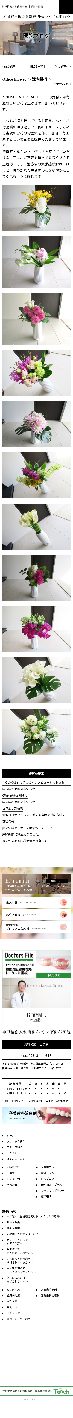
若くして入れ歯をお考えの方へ (17, 1241)
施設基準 (46, 1196)
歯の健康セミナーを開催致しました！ (27, 828)
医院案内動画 (14, 1179)
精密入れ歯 (13, 1228)
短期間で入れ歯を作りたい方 (24, 1234)
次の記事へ (62, 66)
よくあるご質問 (16, 1159)
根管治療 (12, 1301)
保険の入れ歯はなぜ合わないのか (17, 1279)
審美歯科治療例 (50, 1295)
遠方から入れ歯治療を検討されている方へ (20, 1260)
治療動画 (12, 1184)
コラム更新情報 (12, 808)
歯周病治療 (13, 1295)
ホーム (11, 1135)
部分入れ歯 (13, 1222)
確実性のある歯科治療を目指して (24, 840)
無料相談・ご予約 (36, 1044)
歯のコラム (47, 1173)
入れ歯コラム (49, 1167)
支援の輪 (8, 821)
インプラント (14, 1313)
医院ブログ (47, 1179)
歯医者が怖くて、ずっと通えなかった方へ (21, 1270)
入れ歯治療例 (49, 1289)
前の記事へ (11, 66)
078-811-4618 (36, 1056)
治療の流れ (13, 1167)
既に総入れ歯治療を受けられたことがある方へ (34, 1216)
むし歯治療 (13, 1289)
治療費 (11, 1173)
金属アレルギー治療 (18, 1319)
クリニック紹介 (16, 1141)
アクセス (12, 1153)
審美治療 (12, 1307)
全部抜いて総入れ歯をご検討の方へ (21, 1251)
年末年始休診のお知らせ (18, 788)
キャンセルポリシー (53, 1190)
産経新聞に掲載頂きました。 (21, 834)
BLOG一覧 (36, 66)
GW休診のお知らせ (15, 795)
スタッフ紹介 (14, 1147)
